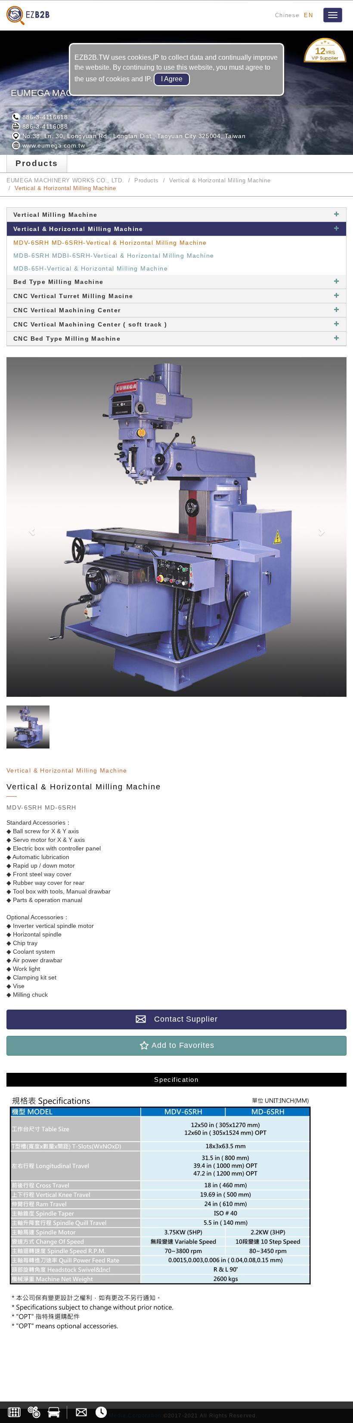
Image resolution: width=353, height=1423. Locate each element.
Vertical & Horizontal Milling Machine (219, 181)
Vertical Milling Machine (55, 214)
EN (308, 15)
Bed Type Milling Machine (58, 281)
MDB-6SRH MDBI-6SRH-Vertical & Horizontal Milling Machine (113, 255)
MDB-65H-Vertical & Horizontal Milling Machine (90, 268)
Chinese (287, 15)
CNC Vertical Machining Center (67, 310)
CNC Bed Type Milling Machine (67, 338)
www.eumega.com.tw (52, 145)
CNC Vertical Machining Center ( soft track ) (90, 324)
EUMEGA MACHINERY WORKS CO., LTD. (65, 181)
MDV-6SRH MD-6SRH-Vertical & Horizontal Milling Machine (110, 242)
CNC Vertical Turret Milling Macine (73, 296)
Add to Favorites (181, 1045)
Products (146, 181)
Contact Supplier (181, 1019)
